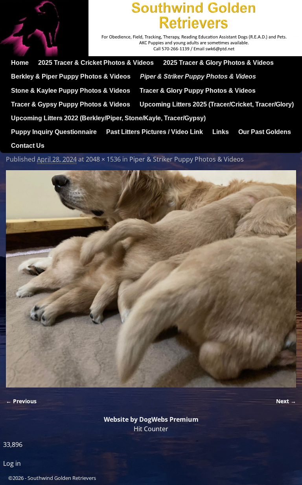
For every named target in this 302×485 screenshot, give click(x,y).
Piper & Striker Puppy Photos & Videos (198, 76)
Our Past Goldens (264, 132)
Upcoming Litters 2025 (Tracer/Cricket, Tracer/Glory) (217, 104)
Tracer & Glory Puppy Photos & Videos (198, 90)
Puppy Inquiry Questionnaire (54, 132)
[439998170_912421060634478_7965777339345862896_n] (151, 279)
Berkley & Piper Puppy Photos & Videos (71, 76)
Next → (286, 401)
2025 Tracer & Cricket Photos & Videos (96, 62)
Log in (12, 463)
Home (20, 62)
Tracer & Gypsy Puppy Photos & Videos (70, 104)
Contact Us (27, 145)
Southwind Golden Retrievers (62, 477)
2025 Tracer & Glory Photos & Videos (218, 62)
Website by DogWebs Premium (151, 419)
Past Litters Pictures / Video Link (154, 132)
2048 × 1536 (103, 159)
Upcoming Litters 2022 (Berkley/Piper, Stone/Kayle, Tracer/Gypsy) (108, 118)
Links (220, 132)
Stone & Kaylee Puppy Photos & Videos (70, 90)
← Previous (21, 401)
